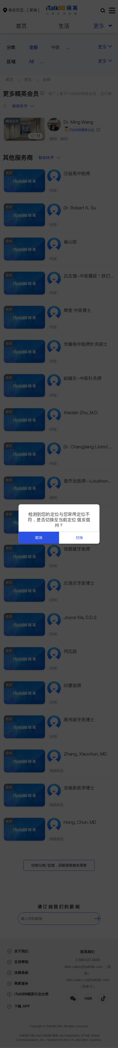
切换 (79, 537)
